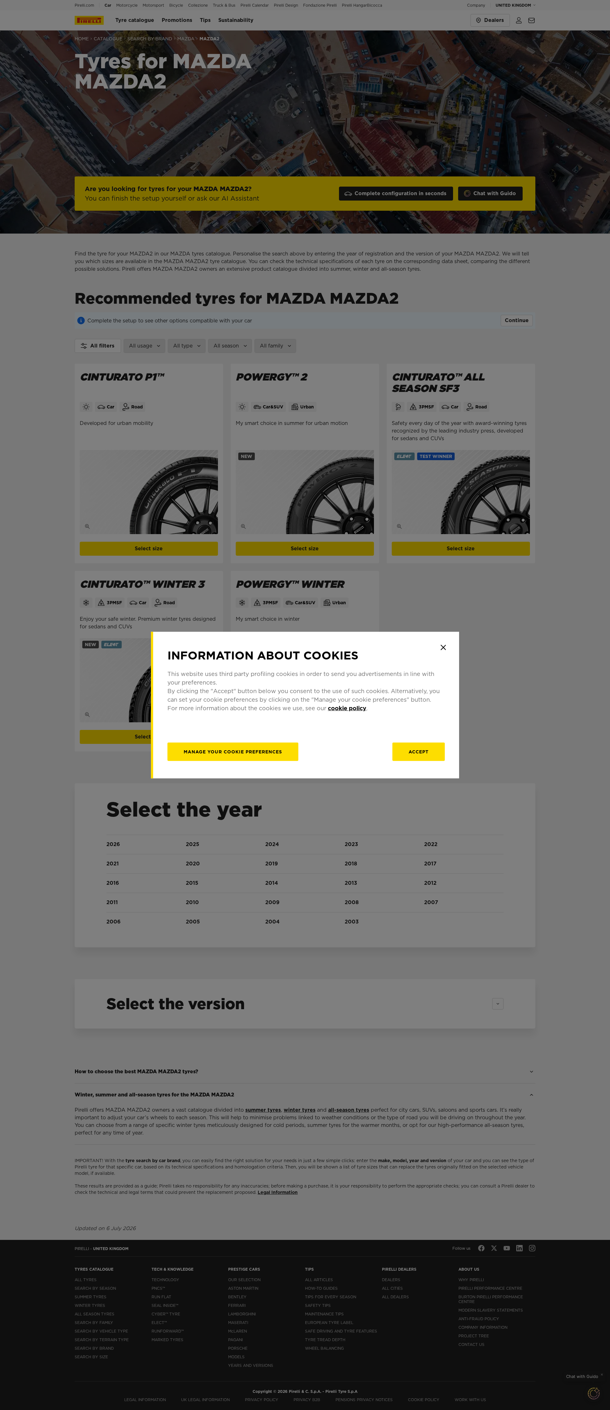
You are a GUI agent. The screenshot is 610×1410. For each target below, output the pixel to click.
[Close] (443, 647)
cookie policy (347, 708)
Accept (419, 751)
